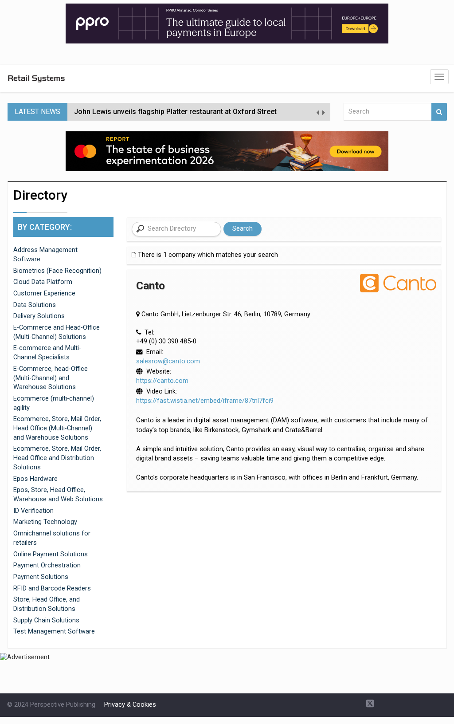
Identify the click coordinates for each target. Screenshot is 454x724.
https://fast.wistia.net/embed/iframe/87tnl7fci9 (205, 401)
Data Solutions (34, 305)
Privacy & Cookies (130, 704)
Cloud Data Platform (42, 282)
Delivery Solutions (39, 316)
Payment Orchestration (47, 565)
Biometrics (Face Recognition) (57, 271)
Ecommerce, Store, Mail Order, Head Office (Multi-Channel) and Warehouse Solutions (57, 428)
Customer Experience (44, 293)
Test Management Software (54, 631)
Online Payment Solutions (50, 554)
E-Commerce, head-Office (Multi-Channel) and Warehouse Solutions (50, 378)
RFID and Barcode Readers (52, 588)
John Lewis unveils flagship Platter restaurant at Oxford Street (175, 111)
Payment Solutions (40, 577)
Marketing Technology (45, 522)
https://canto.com (162, 381)
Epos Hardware (35, 479)
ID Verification (33, 511)
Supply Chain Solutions (46, 620)
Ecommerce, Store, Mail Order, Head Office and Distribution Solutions (57, 458)
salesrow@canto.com (168, 361)
